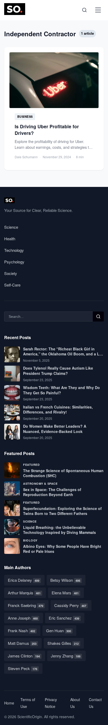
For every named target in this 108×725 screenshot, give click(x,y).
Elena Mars (65, 592)
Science (11, 227)
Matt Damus (22, 643)
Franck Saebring (25, 605)
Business (25, 116)
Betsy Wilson (65, 580)
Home (9, 703)
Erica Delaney (23, 580)
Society (10, 273)
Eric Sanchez (64, 618)
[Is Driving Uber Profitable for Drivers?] (54, 108)
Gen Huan (58, 630)
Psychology (14, 261)
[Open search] (84, 10)
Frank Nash (21, 630)
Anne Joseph (23, 618)
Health (9, 238)
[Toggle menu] (98, 10)
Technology (14, 250)
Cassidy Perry (70, 605)
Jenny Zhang (65, 655)
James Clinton (24, 655)
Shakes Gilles (63, 643)
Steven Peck (22, 668)
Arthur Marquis (24, 592)
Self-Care (12, 285)
